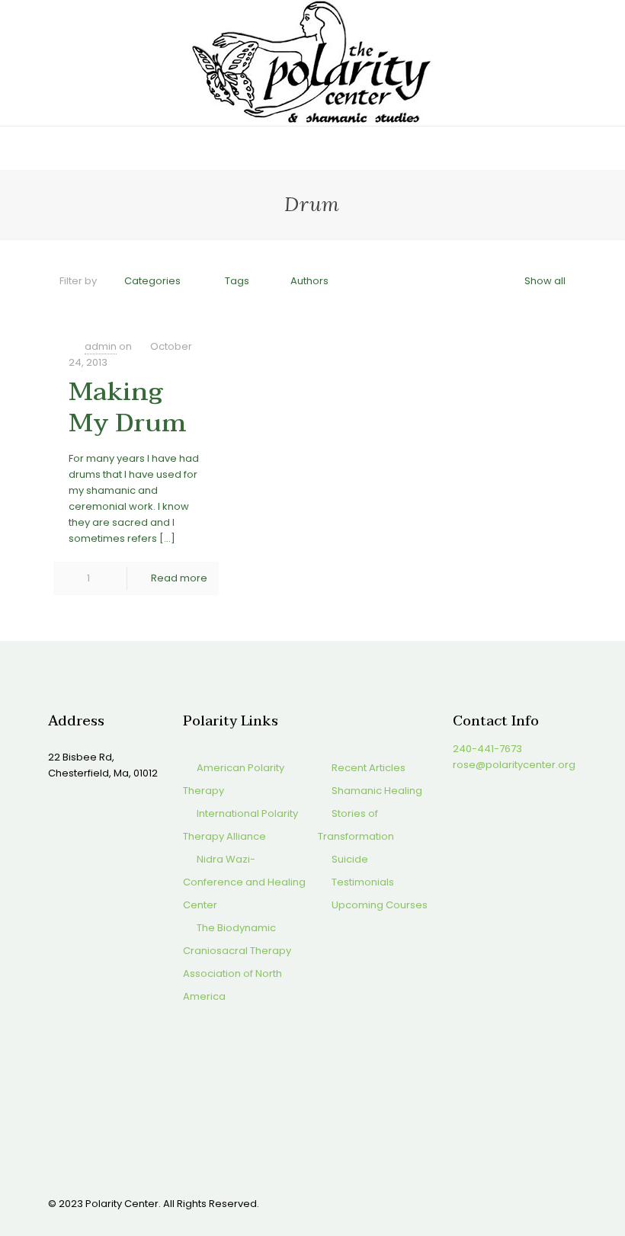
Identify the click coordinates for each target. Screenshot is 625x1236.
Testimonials (363, 882)
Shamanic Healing (377, 790)
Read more (179, 578)
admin (101, 346)
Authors (309, 281)
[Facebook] (460, 1203)
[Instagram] (522, 1203)
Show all (545, 281)
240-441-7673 (487, 748)
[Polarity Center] (312, 63)
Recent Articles (368, 767)
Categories (152, 281)
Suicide (350, 859)
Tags (237, 281)
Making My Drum (128, 407)
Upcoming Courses (380, 905)
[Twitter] (481, 1203)
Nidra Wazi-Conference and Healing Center (244, 882)
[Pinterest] (501, 1203)
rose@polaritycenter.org (514, 764)
